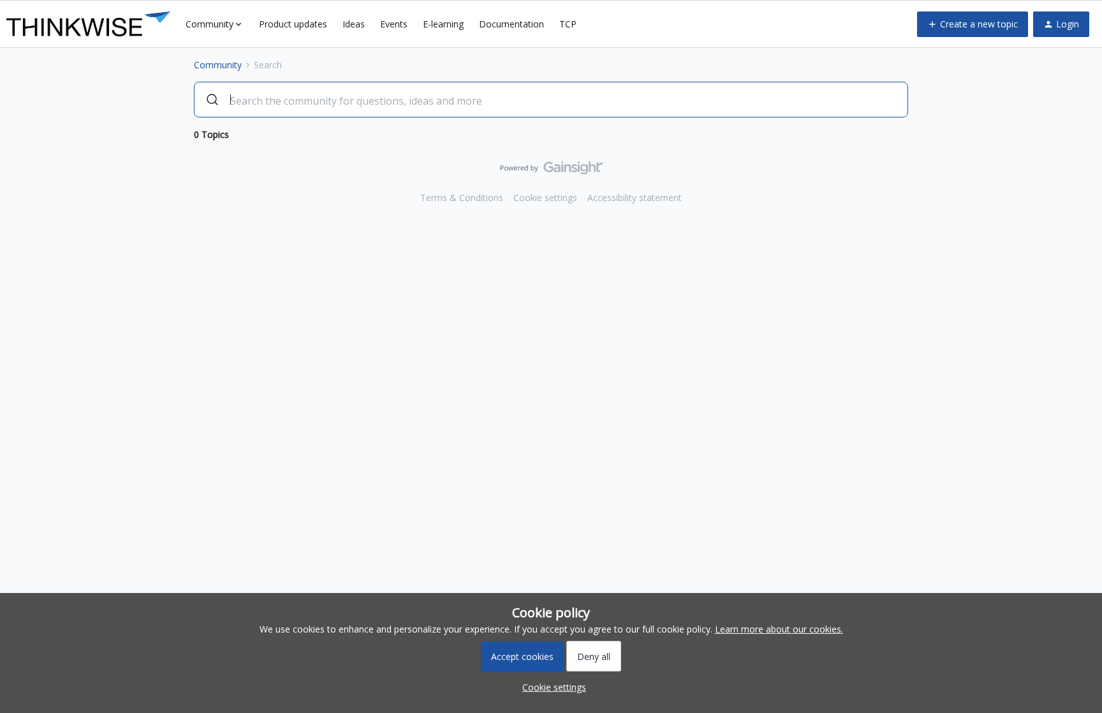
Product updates (293, 24)
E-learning (443, 24)
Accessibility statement (634, 197)
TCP (568, 24)
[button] (972, 24)
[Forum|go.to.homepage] (88, 24)
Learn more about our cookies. (779, 629)
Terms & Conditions (461, 197)
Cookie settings (545, 197)
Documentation (511, 24)
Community (218, 65)
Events (394, 24)
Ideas (353, 24)
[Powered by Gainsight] (551, 171)
